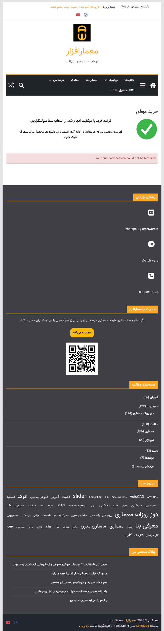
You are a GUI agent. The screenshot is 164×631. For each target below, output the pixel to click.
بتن (124, 505)
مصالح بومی (12, 515)
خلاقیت (32, 506)
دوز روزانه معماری (143, 413)
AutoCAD (137, 497)
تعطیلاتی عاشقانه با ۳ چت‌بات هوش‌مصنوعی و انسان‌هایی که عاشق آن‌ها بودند (59, 564)
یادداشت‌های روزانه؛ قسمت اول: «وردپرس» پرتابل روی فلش (71, 591)
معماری (149, 431)
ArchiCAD (152, 497)
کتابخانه (139, 535)
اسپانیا (11, 497)
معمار (129, 527)
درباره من (58, 80)
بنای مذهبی (108, 505)
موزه (56, 527)
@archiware (150, 261)
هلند (48, 526)
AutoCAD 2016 (119, 497)
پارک (30, 527)
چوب (10, 526)
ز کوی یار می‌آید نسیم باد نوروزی (88, 600)
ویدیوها (113, 80)
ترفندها (149, 458)
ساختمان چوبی (79, 516)
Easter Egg (95, 497)
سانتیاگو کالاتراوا (61, 515)
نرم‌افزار (149, 440)
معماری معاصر (70, 527)
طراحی (36, 516)
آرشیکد (66, 497)
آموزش (154, 397)
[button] (106, 80)
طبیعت (46, 515)
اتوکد (22, 496)
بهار (93, 506)
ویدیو (155, 451)
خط (42, 506)
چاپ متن (20, 527)
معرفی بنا (91, 80)
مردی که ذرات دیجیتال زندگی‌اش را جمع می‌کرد (79, 573)
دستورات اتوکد (15, 505)
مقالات (75, 80)
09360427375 (148, 292)
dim (107, 497)
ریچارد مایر (107, 515)
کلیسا (128, 535)
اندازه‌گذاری (136, 506)
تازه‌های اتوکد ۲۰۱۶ (77, 506)
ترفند (61, 505)
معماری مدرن (93, 526)
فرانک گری (26, 515)
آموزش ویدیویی (39, 497)
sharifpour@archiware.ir (142, 229)
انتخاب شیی (152, 506)
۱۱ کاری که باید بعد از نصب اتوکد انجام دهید (76, 7)
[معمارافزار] (153, 85)
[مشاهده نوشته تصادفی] (11, 85)
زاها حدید (94, 515)
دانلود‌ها (129, 80)
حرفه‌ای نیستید (145, 466)
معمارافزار (82, 51)
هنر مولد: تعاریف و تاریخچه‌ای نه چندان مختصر (79, 582)
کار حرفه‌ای (152, 535)
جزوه (50, 506)
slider (79, 496)
